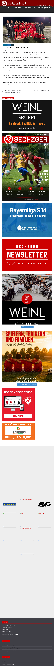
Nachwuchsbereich (30, 7)
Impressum (5, 661)
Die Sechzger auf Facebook (9, 651)
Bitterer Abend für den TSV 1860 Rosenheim (40, 90)
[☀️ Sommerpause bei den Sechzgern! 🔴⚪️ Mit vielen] (27, 356)
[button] (11, 8)
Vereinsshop (13, 11)
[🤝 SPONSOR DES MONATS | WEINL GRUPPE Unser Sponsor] (27, 299)
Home (4, 7)
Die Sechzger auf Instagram (9, 645)
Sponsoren (5, 11)
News (9, 7)
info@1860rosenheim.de (12, 634)
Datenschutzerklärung (8, 664)
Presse (11, 50)
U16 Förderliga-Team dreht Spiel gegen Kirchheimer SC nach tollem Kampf (12, 91)
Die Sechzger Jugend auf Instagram (11, 648)
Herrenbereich (17, 7)
